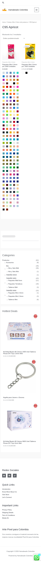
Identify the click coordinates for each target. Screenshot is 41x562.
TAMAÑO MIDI (11, 278)
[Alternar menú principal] (36, 10)
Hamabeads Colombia (18, 10)
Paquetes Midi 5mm (15, 280)
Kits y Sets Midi (13, 268)
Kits (7, 266)
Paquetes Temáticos (15, 284)
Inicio (4, 22)
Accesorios (10, 262)
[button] (3, 2)
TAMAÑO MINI (11, 290)
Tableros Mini (12, 299)
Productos (5, 260)
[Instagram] (4, 475)
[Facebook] (9, 475)
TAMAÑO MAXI (11, 275)
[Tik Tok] (15, 475)
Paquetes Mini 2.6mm (15, 296)
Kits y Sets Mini (13, 271)
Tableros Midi (12, 287)
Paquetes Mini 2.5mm (15, 293)
